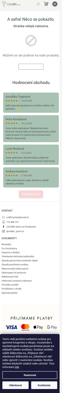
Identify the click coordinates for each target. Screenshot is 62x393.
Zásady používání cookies (15, 264)
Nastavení (30, 375)
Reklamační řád (10, 276)
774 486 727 (12, 221)
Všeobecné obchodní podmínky (18, 256)
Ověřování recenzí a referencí (17, 280)
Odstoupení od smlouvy (14, 272)
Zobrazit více (31, 194)
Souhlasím (44, 385)
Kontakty (6, 244)
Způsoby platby (9, 292)
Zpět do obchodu (31, 66)
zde (17, 367)
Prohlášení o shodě (11, 288)
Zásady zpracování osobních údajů (20, 260)
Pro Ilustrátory (9, 248)
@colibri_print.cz (15, 231)
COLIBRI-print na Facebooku (21, 226)
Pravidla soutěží (10, 284)
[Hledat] (38, 4)
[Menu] (55, 4)
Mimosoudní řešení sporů (15, 268)
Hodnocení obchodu (31, 82)
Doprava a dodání (11, 252)
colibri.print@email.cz (17, 217)
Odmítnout (15, 385)
